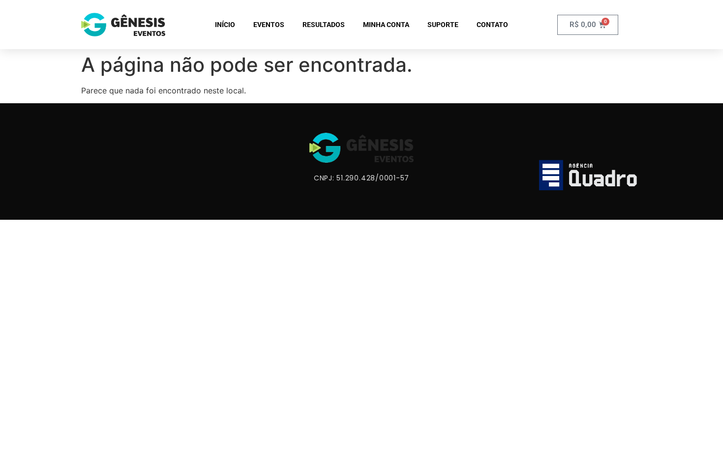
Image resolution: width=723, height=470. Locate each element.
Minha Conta (386, 25)
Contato (492, 25)
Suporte (442, 25)
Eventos (268, 25)
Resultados (323, 25)
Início (225, 25)
